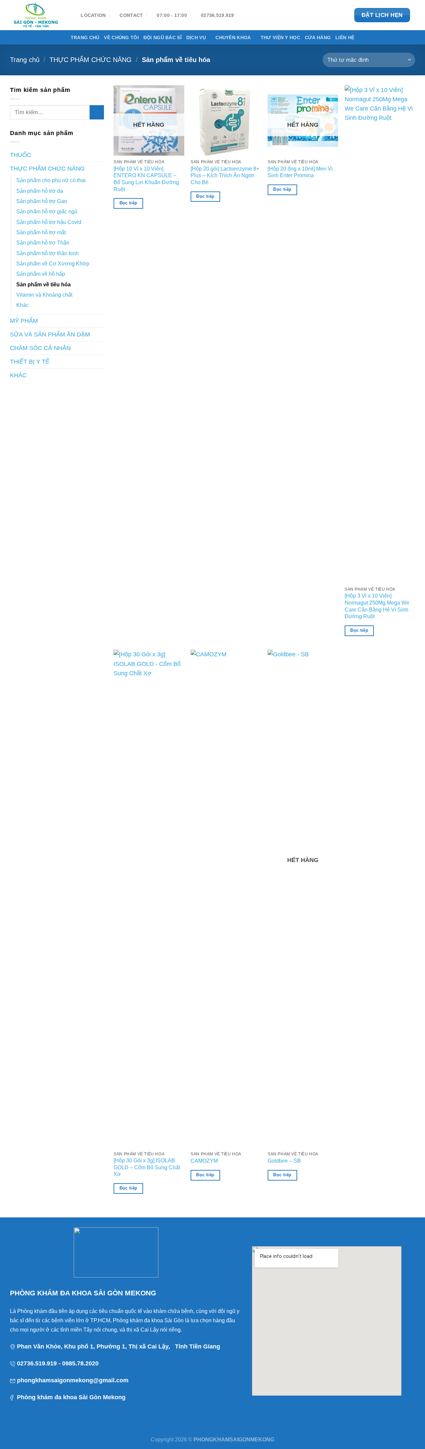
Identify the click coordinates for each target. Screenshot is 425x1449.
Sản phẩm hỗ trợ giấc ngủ (46, 211)
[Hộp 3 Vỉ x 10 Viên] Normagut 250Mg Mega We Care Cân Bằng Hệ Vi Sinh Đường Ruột (377, 606)
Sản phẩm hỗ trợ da (39, 190)
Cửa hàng (318, 37)
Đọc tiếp (128, 203)
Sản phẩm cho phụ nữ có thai (51, 180)
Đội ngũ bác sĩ (162, 37)
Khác (22, 305)
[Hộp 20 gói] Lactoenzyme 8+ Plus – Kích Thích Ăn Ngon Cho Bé (225, 175)
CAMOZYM (204, 1161)
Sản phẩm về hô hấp (40, 274)
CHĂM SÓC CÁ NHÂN (40, 348)
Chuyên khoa (233, 37)
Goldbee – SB (284, 1161)
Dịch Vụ (196, 37)
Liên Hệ (344, 37)
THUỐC (20, 155)
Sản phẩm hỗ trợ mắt (41, 232)
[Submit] (97, 112)
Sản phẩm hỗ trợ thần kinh (47, 253)
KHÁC (18, 375)
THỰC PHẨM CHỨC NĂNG (90, 59)
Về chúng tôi (121, 37)
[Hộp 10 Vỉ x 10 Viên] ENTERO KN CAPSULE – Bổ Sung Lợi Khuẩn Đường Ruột (146, 179)
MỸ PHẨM (24, 321)
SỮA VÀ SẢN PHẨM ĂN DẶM (50, 334)
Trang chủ (85, 37)
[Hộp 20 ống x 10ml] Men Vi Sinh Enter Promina (300, 172)
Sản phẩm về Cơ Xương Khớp (52, 263)
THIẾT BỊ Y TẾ (29, 361)
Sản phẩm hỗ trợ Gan (41, 201)
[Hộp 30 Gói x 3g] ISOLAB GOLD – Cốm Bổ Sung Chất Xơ (147, 1167)
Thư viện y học (280, 37)
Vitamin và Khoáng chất (44, 295)
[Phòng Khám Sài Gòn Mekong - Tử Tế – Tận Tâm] (37, 15)
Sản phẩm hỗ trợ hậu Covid (48, 222)
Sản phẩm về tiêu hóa (43, 284)
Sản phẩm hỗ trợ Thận (42, 243)
